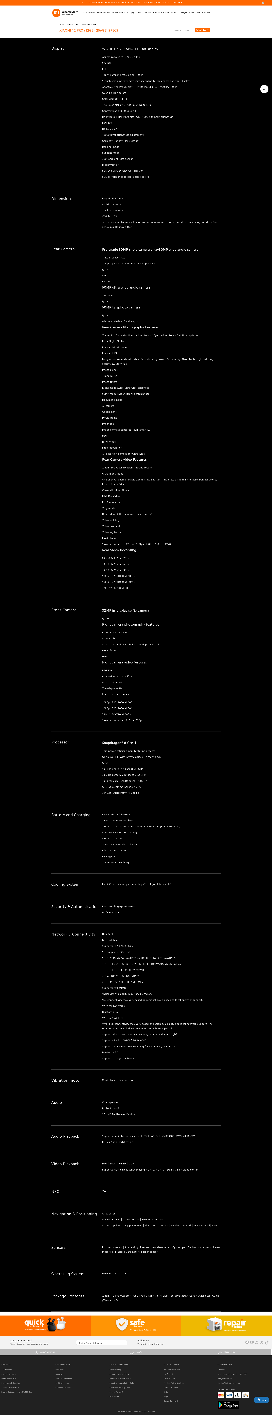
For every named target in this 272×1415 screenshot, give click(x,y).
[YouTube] (252, 1342)
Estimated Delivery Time (120, 1388)
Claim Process (169, 1379)
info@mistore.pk (225, 1379)
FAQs (166, 1392)
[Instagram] (256, 1342)
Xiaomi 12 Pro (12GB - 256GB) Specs (82, 24)
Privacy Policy (115, 1370)
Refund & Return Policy (119, 1374)
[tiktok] (266, 1344)
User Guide (114, 1396)
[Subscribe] (124, 1342)
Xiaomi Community (171, 1401)
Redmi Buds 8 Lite (8, 1374)
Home (62, 24)
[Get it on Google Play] (244, 1405)
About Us (59, 1374)
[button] (89, 13)
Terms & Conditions (64, 1379)
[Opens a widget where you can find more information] (261, 1400)
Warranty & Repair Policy (120, 1379)
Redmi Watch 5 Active (10, 1383)
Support (221, 1370)
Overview (177, 30)
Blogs (166, 1396)
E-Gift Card (168, 1374)
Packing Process (62, 1383)
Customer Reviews (63, 1388)
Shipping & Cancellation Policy (122, 1383)
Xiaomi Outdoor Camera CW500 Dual (16, 1392)
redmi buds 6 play (8, 1379)
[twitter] (262, 1343)
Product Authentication (174, 1383)
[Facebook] (247, 1343)
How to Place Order (172, 1370)
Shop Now (202, 30)
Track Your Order (171, 1388)
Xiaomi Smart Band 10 (10, 1388)
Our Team (60, 1370)
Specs (187, 30)
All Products (6, 1370)
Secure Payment (116, 1392)
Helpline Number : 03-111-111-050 (232, 1374)
